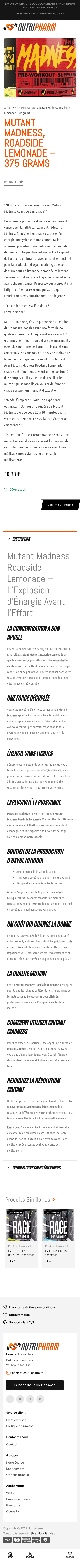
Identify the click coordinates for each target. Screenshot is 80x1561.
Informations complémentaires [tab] (37, 1167)
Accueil (8, 107)
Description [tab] (21, 539)
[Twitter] (20, 1399)
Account (30, 1557)
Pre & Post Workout (25, 107)
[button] (13, 183)
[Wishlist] (70, 1554)
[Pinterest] (40, 1399)
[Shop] (10, 1554)
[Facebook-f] (10, 1399)
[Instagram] (30, 1399)
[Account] (30, 1554)
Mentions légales (43, 1533)
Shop (10, 1557)
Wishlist (70, 1557)
